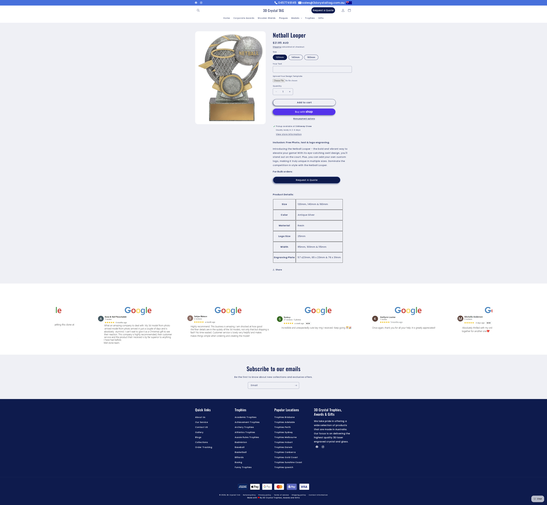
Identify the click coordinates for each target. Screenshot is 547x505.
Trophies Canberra (285, 452)
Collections (201, 442)
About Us (200, 417)
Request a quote (307, 180)
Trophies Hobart (283, 442)
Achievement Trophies (247, 422)
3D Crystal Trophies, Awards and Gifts (281, 498)
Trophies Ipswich (283, 467)
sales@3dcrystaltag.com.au (323, 3)
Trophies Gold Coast (286, 457)
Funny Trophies (243, 467)
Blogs (198, 437)
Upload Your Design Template (287, 76)
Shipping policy (299, 495)
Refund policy (249, 495)
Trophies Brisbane (284, 417)
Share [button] (279, 269)
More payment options (304, 118)
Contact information (318, 495)
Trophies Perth (282, 427)
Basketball (241, 452)
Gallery (199, 432)
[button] (198, 10)
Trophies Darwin (283, 447)
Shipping (277, 47)
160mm (311, 57)
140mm (296, 57)
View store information (289, 134)
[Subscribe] (296, 385)
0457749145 (287, 3)
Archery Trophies (244, 427)
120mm (280, 57)
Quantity (277, 86)
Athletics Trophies (245, 432)
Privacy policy (264, 495)
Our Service (201, 422)
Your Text (277, 63)
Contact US (201, 427)
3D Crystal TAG (233, 495)
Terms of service (281, 495)
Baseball (240, 447)
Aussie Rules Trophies (247, 437)
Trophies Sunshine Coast (288, 462)
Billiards (239, 457)
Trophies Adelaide (284, 422)
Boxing (238, 462)
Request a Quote (323, 10)
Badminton (241, 442)
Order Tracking (203, 447)
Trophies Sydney (283, 432)
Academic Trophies (245, 417)
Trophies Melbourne (285, 437)
